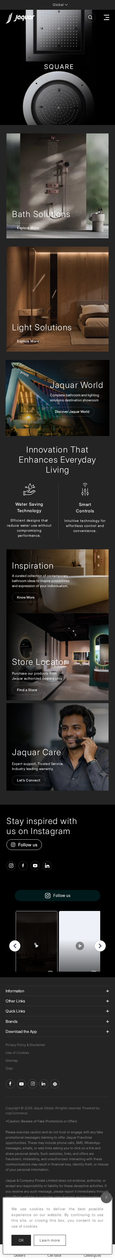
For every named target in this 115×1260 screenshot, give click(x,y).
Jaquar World (76, 385)
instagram (11, 865)
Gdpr (9, 1068)
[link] (57, 185)
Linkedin (43, 1084)
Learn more (53, 1240)
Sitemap (12, 1060)
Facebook (10, 1084)
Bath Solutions (41, 214)
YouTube (21, 1084)
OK (21, 1240)
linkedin (47, 865)
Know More (26, 597)
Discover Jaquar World (72, 411)
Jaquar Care (36, 752)
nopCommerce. (17, 1113)
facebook (23, 865)
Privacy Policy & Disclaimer (25, 1045)
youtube (35, 865)
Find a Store (27, 690)
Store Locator (39, 662)
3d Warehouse (54, 1084)
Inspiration (33, 565)
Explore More (28, 228)
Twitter (32, 1084)
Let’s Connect (28, 780)
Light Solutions (42, 327)
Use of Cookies (17, 1053)
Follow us (27, 844)
